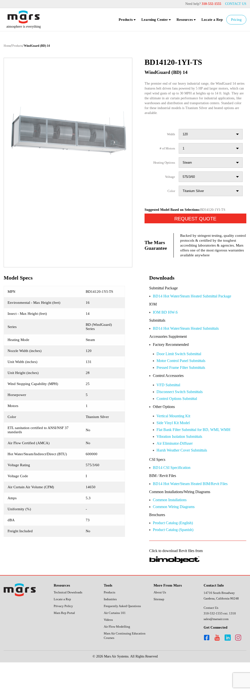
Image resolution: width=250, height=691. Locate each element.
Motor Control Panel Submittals (185, 379)
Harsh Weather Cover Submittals (186, 471)
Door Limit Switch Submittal (182, 372)
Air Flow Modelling (117, 656)
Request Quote (195, 224)
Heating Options (162, 168)
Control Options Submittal (180, 418)
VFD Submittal (169, 404)
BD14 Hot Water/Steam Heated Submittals (192, 345)
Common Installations (173, 522)
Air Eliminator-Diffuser (177, 464)
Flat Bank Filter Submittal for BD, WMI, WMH (197, 450)
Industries (111, 623)
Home (8, 46)
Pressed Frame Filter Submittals (185, 386)
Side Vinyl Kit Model (174, 443)
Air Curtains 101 (115, 642)
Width (170, 140)
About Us (160, 616)
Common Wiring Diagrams (177, 529)
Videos (109, 649)
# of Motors (165, 154)
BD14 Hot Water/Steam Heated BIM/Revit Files (196, 506)
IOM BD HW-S (165, 329)
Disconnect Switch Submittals (184, 411)
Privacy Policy (64, 631)
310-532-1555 (208, 4)
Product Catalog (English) (176, 546)
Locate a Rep (210, 20)
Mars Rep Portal (66, 638)
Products (119, 20)
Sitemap (160, 623)
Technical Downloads (70, 616)
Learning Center (150, 20)
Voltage (169, 183)
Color (171, 197)
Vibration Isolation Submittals (183, 457)
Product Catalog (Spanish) (177, 553)
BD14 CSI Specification (174, 489)
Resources (182, 20)
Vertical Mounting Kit (176, 436)
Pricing (236, 20)
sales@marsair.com (218, 643)
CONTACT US (235, 4)
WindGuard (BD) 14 (43, 46)
